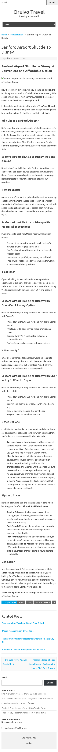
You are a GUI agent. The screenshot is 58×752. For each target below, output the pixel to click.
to (54, 602)
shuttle (47, 602)
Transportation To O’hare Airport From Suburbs (24, 623)
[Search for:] (23, 2)
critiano (9, 58)
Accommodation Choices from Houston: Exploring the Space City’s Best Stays (42, 664)
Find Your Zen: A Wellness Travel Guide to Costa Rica (24, 694)
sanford (38, 602)
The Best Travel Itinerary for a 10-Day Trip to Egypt (23, 708)
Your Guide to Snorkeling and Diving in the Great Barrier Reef (27, 698)
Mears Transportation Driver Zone (18, 631)
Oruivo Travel (29, 12)
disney (29, 602)
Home (4, 35)
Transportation (16, 35)
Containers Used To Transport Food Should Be (23, 649)
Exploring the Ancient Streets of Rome (17, 703)
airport (21, 602)
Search (4, 677)
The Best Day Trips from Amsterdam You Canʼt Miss (23, 713)
